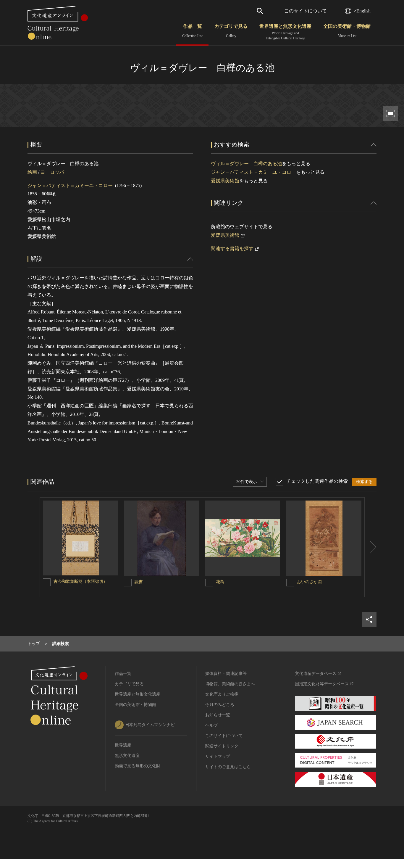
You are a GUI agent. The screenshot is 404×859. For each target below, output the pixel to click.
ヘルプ (211, 725)
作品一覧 (192, 31)
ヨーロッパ (52, 172)
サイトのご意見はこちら (228, 767)
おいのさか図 (309, 582)
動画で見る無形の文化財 (137, 766)
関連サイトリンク (221, 746)
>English (362, 10)
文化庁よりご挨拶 (221, 694)
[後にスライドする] (370, 547)
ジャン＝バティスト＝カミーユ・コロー (70, 185)
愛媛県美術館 (225, 180)
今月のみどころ (219, 704)
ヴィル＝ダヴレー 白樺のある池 (246, 163)
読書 (139, 582)
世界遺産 (123, 745)
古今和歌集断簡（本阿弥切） (80, 581)
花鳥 (220, 582)
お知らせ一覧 (217, 715)
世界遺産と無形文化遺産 (285, 32)
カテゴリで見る (231, 31)
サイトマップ (217, 756)
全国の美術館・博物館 (347, 31)
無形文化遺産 (127, 755)
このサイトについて (305, 10)
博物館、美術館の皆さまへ (230, 684)
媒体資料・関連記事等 (226, 673)
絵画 (32, 172)
